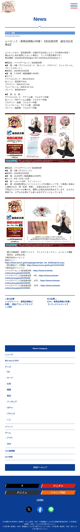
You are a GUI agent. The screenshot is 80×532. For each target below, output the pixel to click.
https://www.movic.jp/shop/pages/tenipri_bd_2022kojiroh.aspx (34, 263)
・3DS (8, 444)
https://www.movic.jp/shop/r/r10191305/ (45, 265)
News (40, 19)
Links (40, 499)
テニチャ (58, 485)
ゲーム (8, 433)
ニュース (9, 354)
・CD (7, 372)
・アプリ (9, 438)
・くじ (8, 419)
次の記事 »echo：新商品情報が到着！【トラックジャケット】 (59, 301)
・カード (9, 378)
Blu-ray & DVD (12, 361)
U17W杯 (9, 457)
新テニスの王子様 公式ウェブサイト (8, 8)
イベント (9, 427)
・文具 (8, 384)
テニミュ (22, 492)
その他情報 (10, 451)
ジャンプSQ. (58, 492)
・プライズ (10, 414)
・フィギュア (11, 401)
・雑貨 (8, 390)
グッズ (8, 367)
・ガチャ (9, 408)
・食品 (8, 396)
